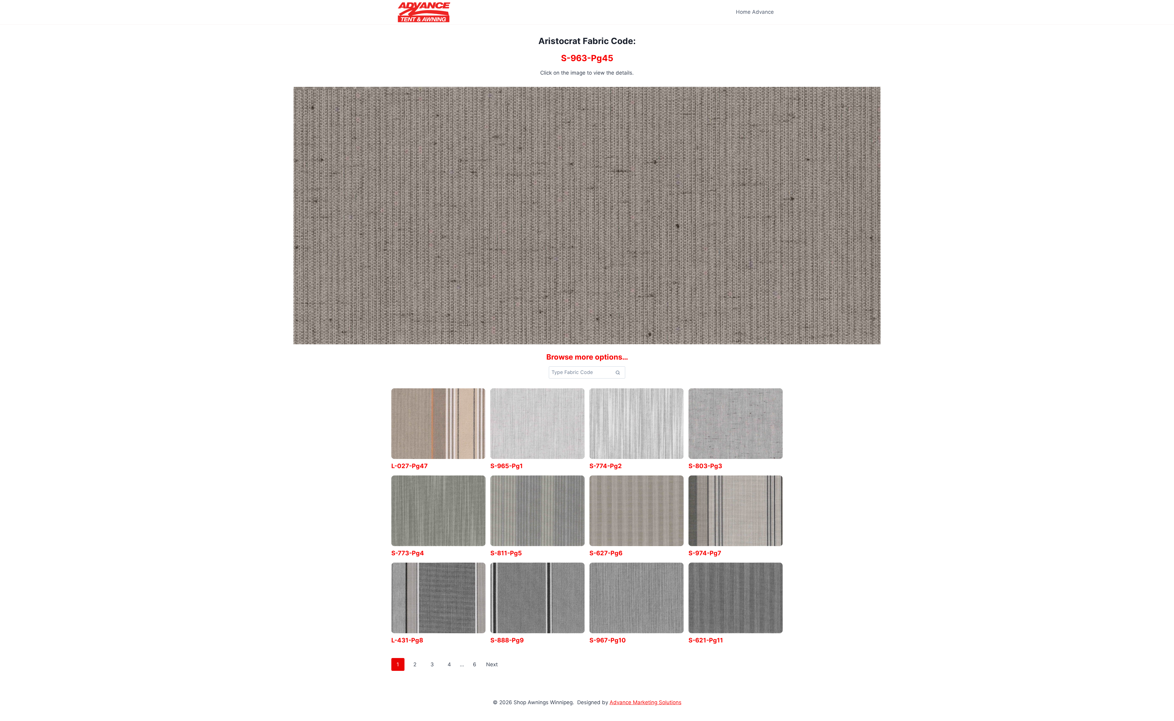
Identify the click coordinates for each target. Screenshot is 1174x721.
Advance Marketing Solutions (645, 702)
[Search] (617, 372)
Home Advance (755, 12)
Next (492, 664)
